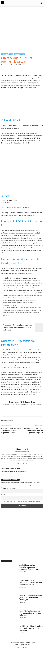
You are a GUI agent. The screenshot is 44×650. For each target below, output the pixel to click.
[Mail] (20, 463)
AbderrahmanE (22, 449)
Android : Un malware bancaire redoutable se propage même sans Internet (30, 567)
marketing (9, 420)
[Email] (22, 70)
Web (23, 54)
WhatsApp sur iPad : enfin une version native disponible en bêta (11, 430)
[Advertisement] (22, 29)
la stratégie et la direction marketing (20, 243)
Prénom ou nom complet (9, 488)
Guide (11, 54)
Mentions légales (30, 642)
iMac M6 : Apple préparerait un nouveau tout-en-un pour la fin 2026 (30, 613)
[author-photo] (22, 442)
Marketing (17, 54)
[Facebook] (3, 70)
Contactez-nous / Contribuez (16, 642)
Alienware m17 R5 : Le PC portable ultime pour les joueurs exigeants (33, 430)
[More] (36, 70)
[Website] (26, 463)
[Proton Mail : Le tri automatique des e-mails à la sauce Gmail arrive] (9, 585)
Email (3, 495)
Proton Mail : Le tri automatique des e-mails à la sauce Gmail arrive (30, 582)
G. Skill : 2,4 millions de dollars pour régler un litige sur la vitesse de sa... (31, 628)
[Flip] (31, 70)
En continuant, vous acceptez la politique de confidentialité (22, 502)
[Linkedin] (18, 463)
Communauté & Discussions (22, 644)
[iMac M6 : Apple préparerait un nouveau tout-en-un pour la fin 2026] (9, 616)
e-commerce (5, 54)
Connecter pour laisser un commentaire (13, 471)
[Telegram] (27, 70)
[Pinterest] (12, 70)
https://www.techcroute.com (22, 451)
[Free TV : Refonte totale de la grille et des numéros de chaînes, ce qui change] (9, 601)
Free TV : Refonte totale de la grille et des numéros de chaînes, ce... (30, 597)
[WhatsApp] (17, 70)
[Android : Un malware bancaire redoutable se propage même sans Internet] (9, 570)
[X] (8, 70)
